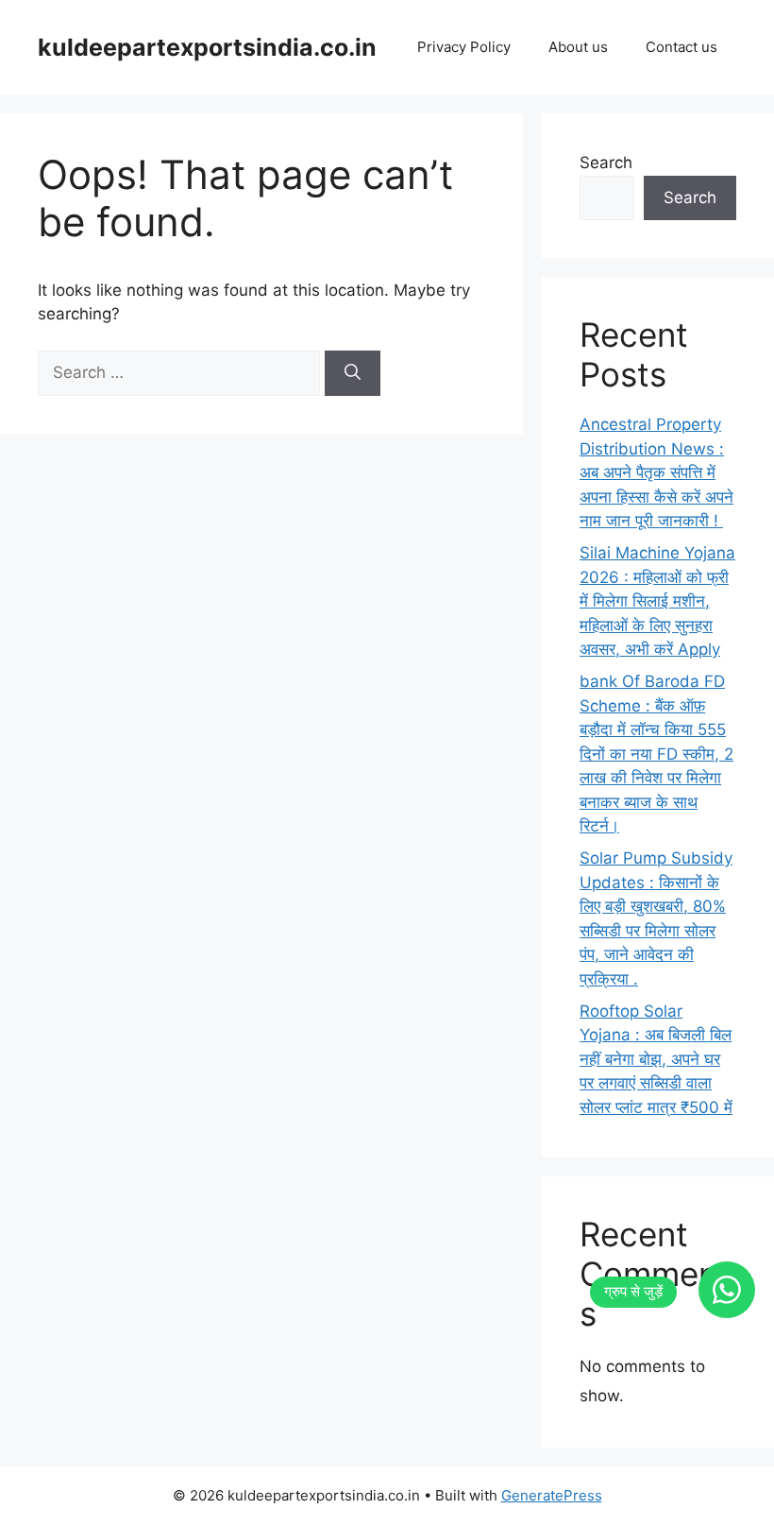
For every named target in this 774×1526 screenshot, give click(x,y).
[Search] (352, 373)
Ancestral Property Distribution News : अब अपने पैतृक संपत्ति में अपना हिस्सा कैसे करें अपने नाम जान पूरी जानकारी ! (656, 472)
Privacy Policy (464, 47)
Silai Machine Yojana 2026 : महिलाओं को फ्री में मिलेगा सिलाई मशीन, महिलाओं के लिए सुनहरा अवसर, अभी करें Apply (657, 601)
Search (606, 162)
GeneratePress (551, 1495)
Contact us (681, 47)
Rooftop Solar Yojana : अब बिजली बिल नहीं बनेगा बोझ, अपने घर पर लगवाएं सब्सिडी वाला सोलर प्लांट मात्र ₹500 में (656, 1059)
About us (578, 47)
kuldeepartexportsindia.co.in (207, 47)
